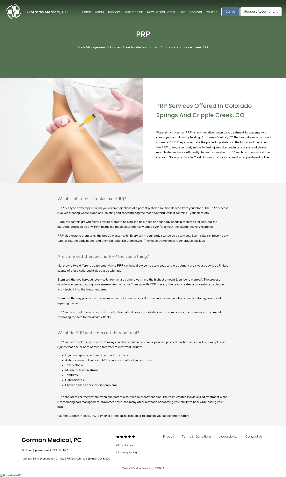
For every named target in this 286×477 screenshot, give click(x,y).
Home (86, 12)
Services (114, 12)
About (99, 12)
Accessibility (228, 436)
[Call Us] (230, 16)
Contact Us (253, 436)
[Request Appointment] (261, 16)
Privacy (168, 436)
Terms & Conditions (196, 436)
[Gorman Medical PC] (143, 475)
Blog (182, 12)
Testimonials (134, 12)
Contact (195, 12)
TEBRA (159, 468)
